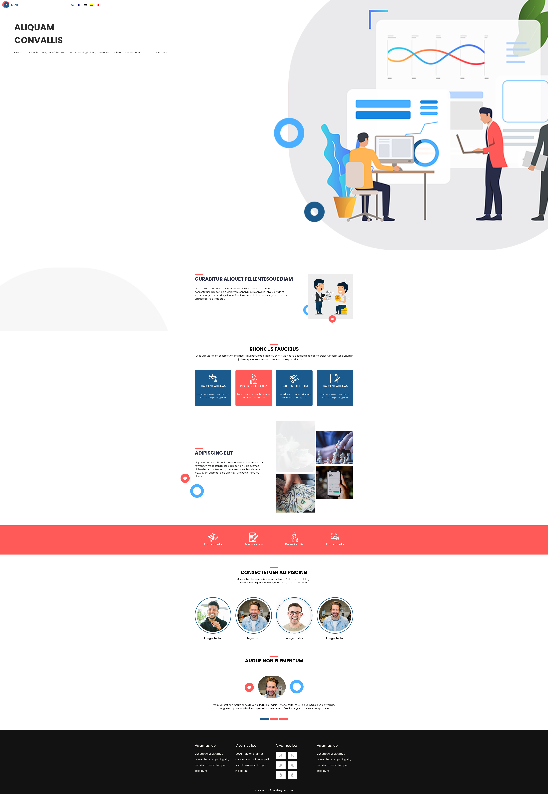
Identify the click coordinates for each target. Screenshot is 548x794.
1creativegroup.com (281, 790)
